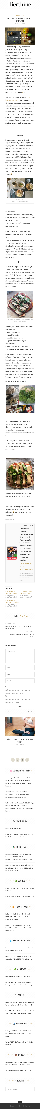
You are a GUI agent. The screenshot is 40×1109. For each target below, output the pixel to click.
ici (23, 92)
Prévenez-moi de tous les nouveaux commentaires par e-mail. (17, 691)
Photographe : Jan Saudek (13, 828)
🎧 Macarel (20, 995)
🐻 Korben (20, 1054)
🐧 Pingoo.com (20, 821)
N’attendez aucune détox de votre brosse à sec (19, 897)
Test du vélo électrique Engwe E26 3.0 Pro (18, 1070)
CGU (23, 1106)
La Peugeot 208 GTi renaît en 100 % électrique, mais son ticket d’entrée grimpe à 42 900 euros (19, 1033)
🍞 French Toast (20, 906)
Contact (27, 1106)
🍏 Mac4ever (20, 969)
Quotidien (20, 16)
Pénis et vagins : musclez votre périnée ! (20, 740)
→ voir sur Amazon (26, 569)
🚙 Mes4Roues (20, 1023)
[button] (12, 390)
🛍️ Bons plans (20, 846)
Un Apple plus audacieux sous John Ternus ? (18, 976)
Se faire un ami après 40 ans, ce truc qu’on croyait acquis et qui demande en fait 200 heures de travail (18, 927)
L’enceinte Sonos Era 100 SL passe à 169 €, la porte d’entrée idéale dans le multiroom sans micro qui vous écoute (19, 868)
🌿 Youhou (20, 880)
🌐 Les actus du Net (20, 940)
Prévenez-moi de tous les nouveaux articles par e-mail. (17, 701)
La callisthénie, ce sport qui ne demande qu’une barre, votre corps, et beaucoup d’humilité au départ (17, 916)
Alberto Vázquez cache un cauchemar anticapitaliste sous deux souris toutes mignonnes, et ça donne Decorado (17, 794)
